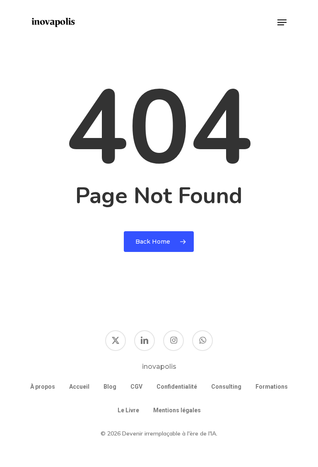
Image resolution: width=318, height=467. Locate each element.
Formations (271, 386)
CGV (136, 386)
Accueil (79, 386)
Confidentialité (177, 386)
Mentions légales (177, 410)
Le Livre (128, 410)
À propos (42, 386)
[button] (282, 22)
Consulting (226, 386)
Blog (110, 386)
